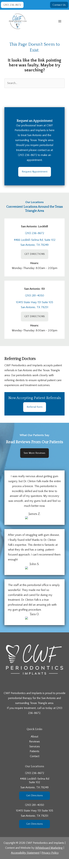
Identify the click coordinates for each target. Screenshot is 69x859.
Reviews (34, 741)
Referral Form (34, 406)
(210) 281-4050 (34, 295)
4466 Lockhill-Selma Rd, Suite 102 (34, 240)
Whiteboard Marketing (49, 847)
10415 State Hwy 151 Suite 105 (34, 302)
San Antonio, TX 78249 (34, 244)
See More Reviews (34, 452)
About (34, 736)
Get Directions (34, 795)
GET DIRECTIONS (34, 254)
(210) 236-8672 (27, 155)
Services (34, 746)
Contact (34, 756)
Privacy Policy (50, 852)
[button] (12, 5)
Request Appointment (34, 171)
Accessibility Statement (25, 852)
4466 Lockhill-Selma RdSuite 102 (34, 783)
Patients (34, 751)
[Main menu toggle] (60, 21)
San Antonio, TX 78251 (34, 307)
